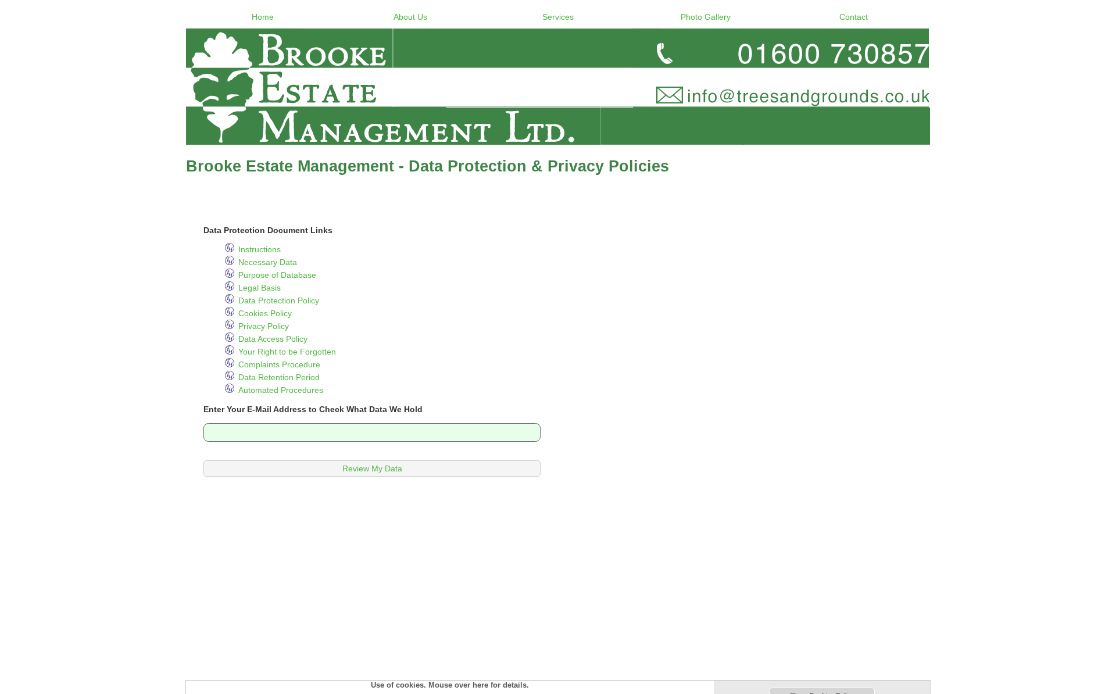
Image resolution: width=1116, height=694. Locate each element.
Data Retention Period (279, 377)
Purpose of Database (277, 275)
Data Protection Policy (278, 300)
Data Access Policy (272, 339)
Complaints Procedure (279, 364)
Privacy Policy (263, 326)
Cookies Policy (265, 313)
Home (263, 17)
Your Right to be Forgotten (287, 351)
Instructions (259, 249)
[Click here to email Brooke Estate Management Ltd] (558, 86)
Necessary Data (267, 262)
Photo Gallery (706, 17)
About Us (410, 17)
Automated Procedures (280, 390)
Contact (853, 17)
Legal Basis (259, 287)
